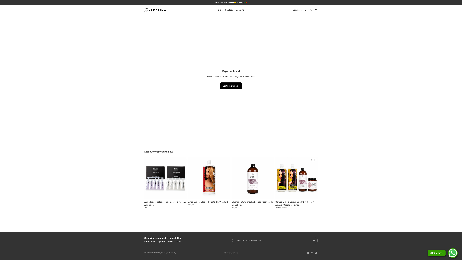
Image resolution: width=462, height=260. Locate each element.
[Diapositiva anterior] (191, 178)
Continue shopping (231, 86)
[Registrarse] (314, 240)
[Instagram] (312, 252)
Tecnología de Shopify (168, 253)
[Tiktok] (316, 252)
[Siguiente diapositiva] (226, 178)
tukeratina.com (155, 253)
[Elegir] (183, 196)
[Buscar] (305, 10)
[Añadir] (226, 196)
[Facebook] (307, 252)
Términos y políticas (231, 253)
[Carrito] (316, 10)
